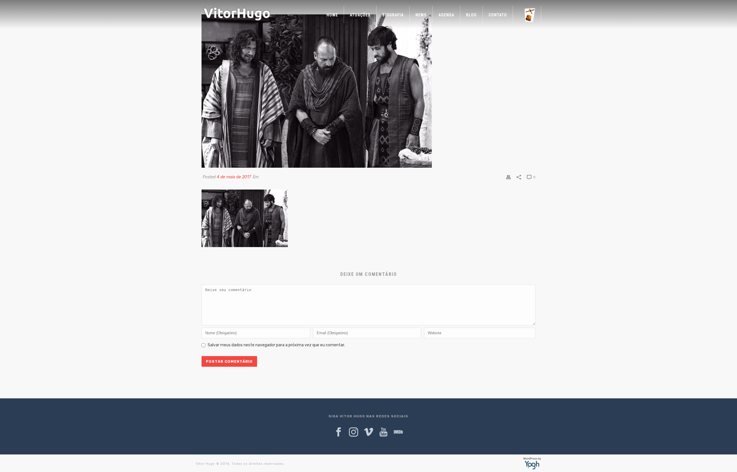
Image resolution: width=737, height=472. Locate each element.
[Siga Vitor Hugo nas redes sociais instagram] (353, 432)
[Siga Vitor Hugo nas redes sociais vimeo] (368, 432)
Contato (498, 15)
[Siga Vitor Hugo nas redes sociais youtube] (383, 432)
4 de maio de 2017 (234, 177)
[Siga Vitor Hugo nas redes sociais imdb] (398, 432)
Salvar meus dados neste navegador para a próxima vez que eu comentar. (276, 345)
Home (332, 15)
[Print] (508, 177)
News (421, 15)
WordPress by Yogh (532, 463)
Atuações (360, 15)
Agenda (446, 15)
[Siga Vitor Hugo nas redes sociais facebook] (338, 432)
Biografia (393, 15)
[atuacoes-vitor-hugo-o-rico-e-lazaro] (368, 91)
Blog (471, 15)
